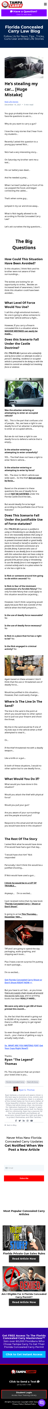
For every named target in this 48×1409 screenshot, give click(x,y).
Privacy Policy (17, 1404)
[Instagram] (27, 1120)
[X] (20, 1120)
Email (7, 1162)
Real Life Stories (11, 102)
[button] (45, 4)
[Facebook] (16, 1120)
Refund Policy (30, 1404)
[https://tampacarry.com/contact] (24, 1372)
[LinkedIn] (24, 1120)
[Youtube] (31, 1120)
